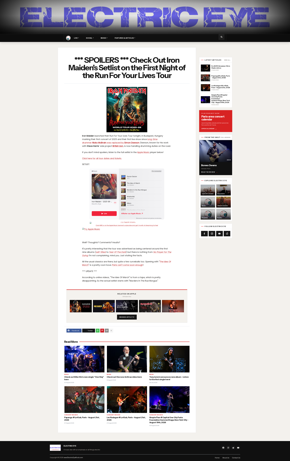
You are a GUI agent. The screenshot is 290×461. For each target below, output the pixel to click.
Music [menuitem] (103, 38)
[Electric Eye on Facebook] (204, 233)
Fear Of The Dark (117, 252)
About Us (225, 458)
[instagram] (228, 448)
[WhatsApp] (98, 331)
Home (217, 458)
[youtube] (238, 448)
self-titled (101, 252)
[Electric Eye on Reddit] (227, 233)
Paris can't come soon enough (127, 265)
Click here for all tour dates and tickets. (102, 158)
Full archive (225, 137)
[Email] (107, 331)
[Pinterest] (102, 331)
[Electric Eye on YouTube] (219, 233)
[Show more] (111, 331)
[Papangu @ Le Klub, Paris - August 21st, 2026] (84, 399)
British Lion (118, 146)
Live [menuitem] (76, 38)
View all (227, 60)
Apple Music (143, 152)
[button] (221, 37)
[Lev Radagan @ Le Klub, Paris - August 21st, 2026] (127, 399)
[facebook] (223, 448)
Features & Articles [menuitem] (124, 38)
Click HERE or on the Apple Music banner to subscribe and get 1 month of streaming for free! (127, 225)
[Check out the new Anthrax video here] (127, 359)
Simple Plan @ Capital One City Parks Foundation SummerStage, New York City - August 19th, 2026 (168, 420)
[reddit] (233, 448)
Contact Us (236, 458)
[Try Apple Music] (126, 223)
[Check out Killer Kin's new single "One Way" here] (84, 359)
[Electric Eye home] (68, 38)
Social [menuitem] (89, 38)
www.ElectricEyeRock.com (73, 457)
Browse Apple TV (126, 317)
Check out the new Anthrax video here (124, 377)
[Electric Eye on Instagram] (212, 233)
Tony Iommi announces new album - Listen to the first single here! (169, 378)
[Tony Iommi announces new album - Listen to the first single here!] (169, 359)
